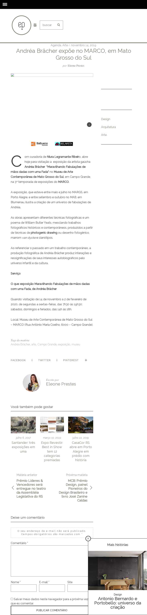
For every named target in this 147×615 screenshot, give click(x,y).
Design (105, 119)
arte (33, 344)
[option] (23, 435)
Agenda (56, 45)
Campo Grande (47, 344)
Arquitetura (108, 127)
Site (69, 582)
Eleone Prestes (76, 65)
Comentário (19, 543)
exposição (64, 344)
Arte (65, 45)
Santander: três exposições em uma (23, 447)
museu (76, 344)
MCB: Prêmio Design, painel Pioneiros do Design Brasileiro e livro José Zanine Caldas (73, 487)
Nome (16, 582)
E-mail (44, 582)
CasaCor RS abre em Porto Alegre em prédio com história (81, 451)
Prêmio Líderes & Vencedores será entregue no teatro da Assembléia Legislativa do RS (31, 485)
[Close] (88, 538)
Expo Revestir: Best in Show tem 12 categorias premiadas (52, 451)
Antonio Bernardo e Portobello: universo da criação (117, 603)
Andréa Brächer (20, 344)
